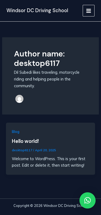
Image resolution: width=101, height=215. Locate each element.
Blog (15, 131)
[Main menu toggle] (89, 11)
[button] (87, 200)
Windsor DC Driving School (37, 10)
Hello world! (25, 141)
